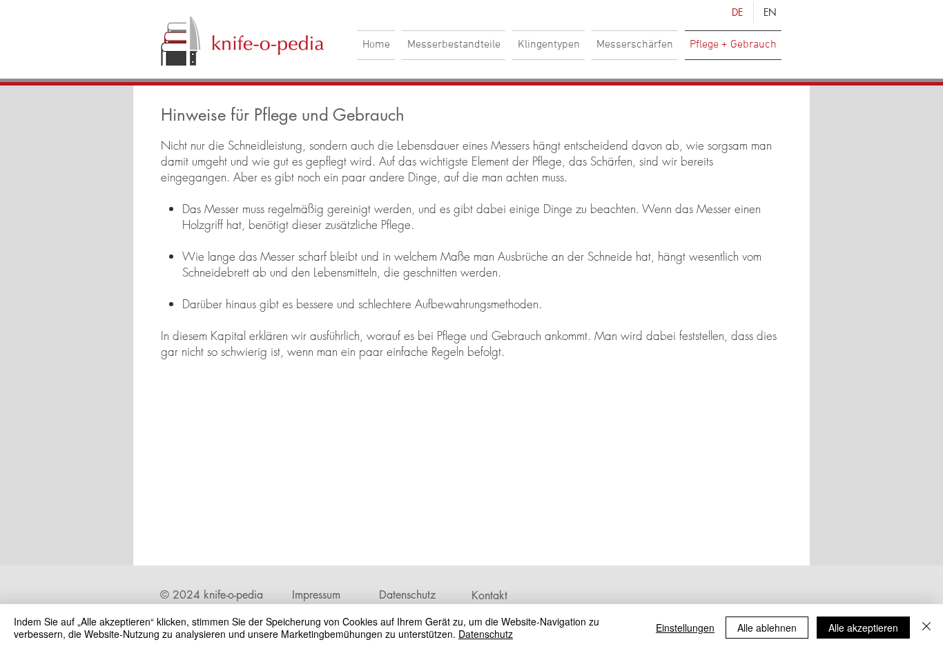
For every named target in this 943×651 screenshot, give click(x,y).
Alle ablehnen (767, 627)
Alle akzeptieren (863, 627)
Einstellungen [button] (685, 627)
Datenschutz (485, 634)
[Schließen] (926, 627)
